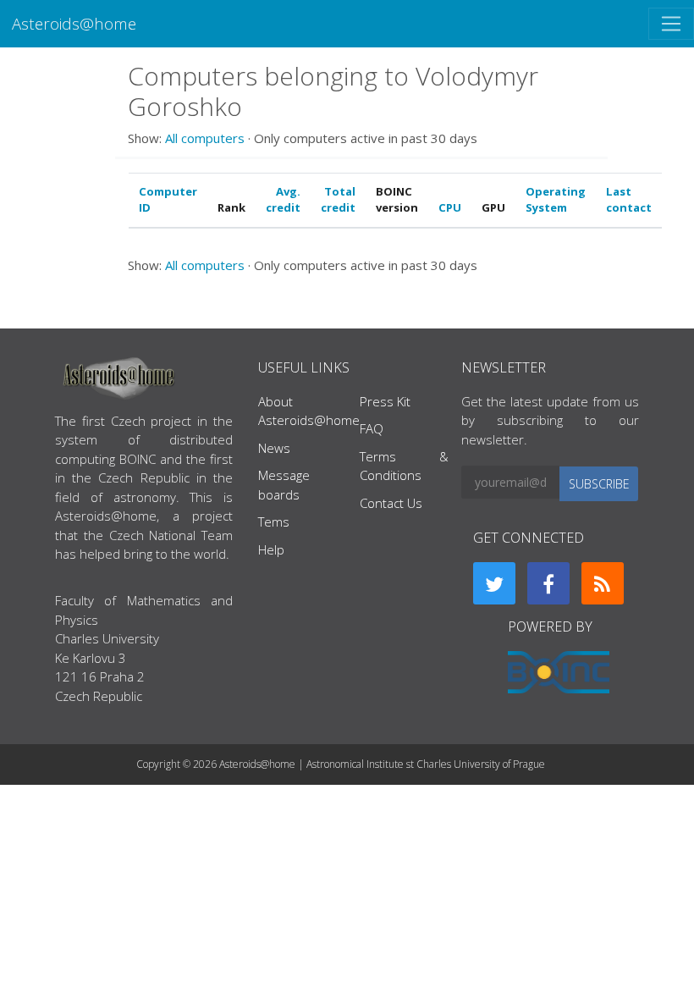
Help (271, 549)
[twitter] (494, 583)
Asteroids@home (74, 23)
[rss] (602, 583)
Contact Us (391, 502)
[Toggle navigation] (671, 24)
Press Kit (385, 401)
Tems (273, 521)
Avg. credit (283, 200)
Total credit (338, 200)
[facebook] (548, 583)
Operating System (556, 200)
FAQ (371, 428)
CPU (449, 207)
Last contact (629, 200)
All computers (205, 138)
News (274, 447)
